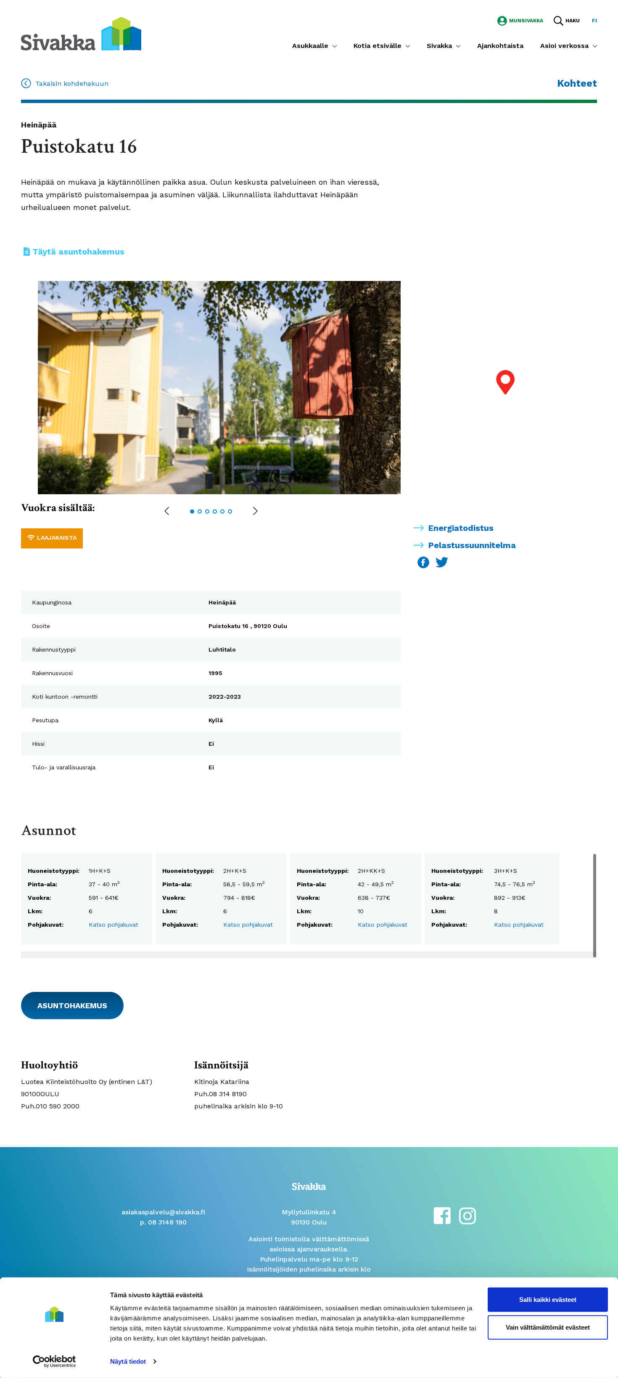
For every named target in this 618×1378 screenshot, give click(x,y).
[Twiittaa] (442, 562)
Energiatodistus (461, 528)
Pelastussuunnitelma (472, 545)
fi (594, 21)
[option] (228, 387)
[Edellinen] (167, 512)
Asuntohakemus (72, 1005)
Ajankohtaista (500, 46)
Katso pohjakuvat (113, 924)
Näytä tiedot (128, 1361)
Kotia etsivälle (377, 46)
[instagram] (467, 1215)
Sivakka (439, 46)
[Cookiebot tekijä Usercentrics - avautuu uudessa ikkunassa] (54, 1361)
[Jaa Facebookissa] (424, 562)
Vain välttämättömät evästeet (548, 1326)
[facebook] (442, 1215)
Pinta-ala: (42, 884)
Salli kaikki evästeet (547, 1299)
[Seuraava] (255, 512)
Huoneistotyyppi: (53, 870)
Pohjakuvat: (45, 924)
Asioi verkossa (564, 46)
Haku (572, 21)
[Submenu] (335, 46)
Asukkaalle (310, 46)
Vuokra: (39, 897)
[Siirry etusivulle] (81, 33)
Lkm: (35, 911)
